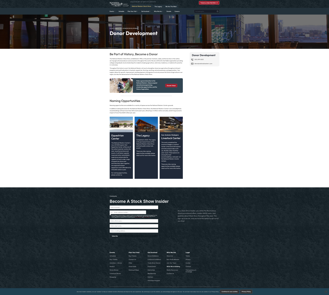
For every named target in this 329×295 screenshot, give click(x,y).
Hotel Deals (132, 266)
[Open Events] (114, 11)
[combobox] (206, 11)
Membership (152, 273)
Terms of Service (138, 217)
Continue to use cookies (230, 291)
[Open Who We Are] (162, 11)
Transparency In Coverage (191, 271)
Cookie (188, 263)
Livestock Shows (115, 273)
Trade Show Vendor (154, 263)
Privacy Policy (146, 217)
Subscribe (115, 236)
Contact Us (132, 259)
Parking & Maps (134, 270)
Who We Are (171, 252)
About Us (118, 28)
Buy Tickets (113, 259)
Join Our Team (171, 263)
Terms (188, 256)
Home (112, 28)
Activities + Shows (116, 263)
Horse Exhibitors (153, 256)
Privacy (188, 259)
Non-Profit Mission (173, 259)
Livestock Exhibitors (154, 259)
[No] (326, 292)
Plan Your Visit (134, 252)
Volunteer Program (154, 280)
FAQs (130, 263)
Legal (188, 252)
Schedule (113, 256)
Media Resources (172, 270)
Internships (151, 270)
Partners (150, 277)
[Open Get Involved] (150, 11)
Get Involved (152, 252)
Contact (188, 266)
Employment (152, 266)
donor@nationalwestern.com (203, 63)
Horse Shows (114, 270)
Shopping (113, 277)
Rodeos (112, 266)
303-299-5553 (199, 59)
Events (112, 252)
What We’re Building (173, 266)
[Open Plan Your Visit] (137, 11)
